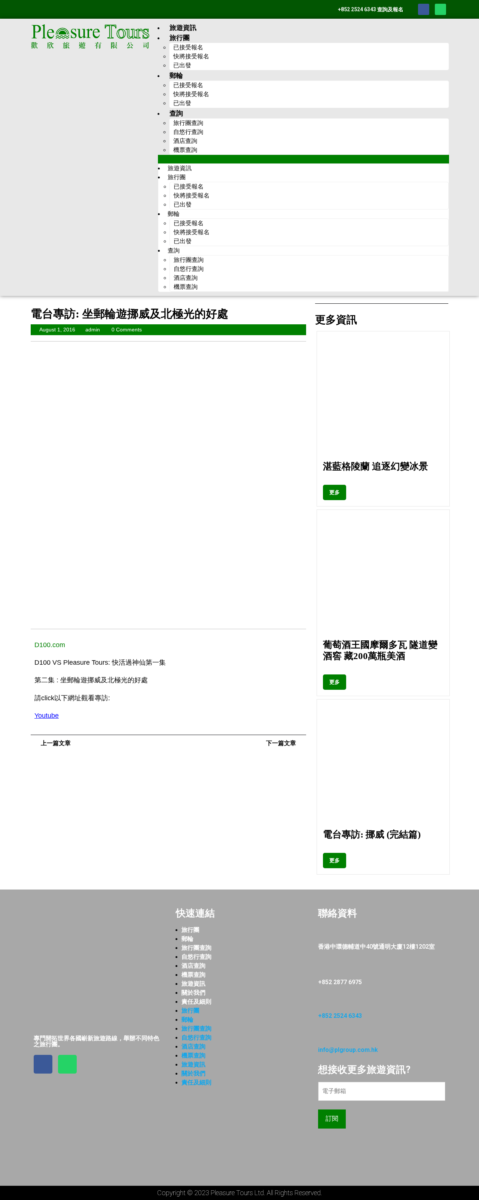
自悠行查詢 (196, 956)
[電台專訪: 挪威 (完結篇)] (383, 765)
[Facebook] (423, 9)
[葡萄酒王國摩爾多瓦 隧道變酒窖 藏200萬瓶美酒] (383, 576)
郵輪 (187, 938)
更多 (337, 490)
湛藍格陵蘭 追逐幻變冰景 (375, 466)
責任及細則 (196, 1001)
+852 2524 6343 (340, 1015)
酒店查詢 (193, 965)
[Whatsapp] (440, 9)
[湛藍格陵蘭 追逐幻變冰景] (383, 397)
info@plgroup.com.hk (348, 1049)
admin (92, 330)
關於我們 (193, 992)
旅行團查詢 (196, 947)
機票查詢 (185, 149)
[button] (303, 159)
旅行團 (190, 929)
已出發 (182, 65)
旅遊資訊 (183, 27)
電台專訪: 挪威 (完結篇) (372, 834)
